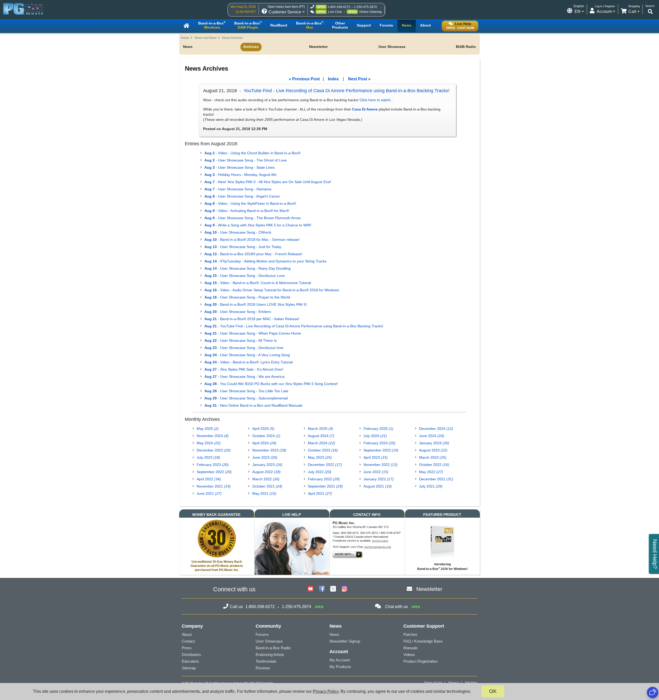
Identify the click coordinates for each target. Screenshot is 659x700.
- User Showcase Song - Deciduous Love (244, 276)
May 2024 (209, 443)
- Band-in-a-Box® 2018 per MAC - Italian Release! (251, 319)
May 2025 (208, 428)
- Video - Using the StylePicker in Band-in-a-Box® (250, 203)
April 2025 (263, 428)
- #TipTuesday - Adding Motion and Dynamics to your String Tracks (265, 261)
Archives (251, 47)
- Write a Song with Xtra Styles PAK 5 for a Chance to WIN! (257, 225)
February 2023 (213, 465)
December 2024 (436, 428)
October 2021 (267, 486)
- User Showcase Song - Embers (237, 312)
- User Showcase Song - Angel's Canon (242, 196)
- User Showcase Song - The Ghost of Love (245, 160)
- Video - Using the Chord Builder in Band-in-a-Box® (252, 153)
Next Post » (359, 79)
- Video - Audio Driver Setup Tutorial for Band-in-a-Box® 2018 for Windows (271, 290)
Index (333, 79)
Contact (188, 641)
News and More (206, 38)
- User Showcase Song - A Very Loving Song (247, 355)
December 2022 (325, 465)
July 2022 (319, 472)
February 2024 (379, 443)
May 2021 (264, 493)
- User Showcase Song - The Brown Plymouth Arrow (252, 218)
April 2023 (375, 457)
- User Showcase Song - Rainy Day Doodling (247, 268)
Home (185, 38)
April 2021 (320, 493)
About (187, 634)
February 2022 (324, 479)
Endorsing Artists (270, 654)
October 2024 (266, 436)
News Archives (232, 38)
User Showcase (391, 47)
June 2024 (431, 436)
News (188, 47)
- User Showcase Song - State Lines (239, 167)
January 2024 (434, 443)
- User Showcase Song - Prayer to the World (247, 297)
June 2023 (264, 457)
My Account (340, 660)
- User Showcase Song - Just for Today (242, 247)
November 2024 (213, 436)
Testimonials (266, 661)
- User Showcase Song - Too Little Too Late (246, 391)
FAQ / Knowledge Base (423, 641)
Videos (409, 654)
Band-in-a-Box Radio (273, 648)
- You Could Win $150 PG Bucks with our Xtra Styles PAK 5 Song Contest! (271, 384)
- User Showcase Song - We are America (244, 376)
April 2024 (264, 443)
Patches (410, 634)
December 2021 (436, 479)
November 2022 (380, 465)
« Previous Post (304, 79)
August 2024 (321, 436)
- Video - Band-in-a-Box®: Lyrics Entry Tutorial (248, 362)
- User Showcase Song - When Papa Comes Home (252, 333)
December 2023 (214, 450)
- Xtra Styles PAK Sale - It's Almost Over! (243, 369)
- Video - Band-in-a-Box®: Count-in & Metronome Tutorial (257, 283)
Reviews (263, 668)
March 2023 (432, 457)
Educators (190, 661)
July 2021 (431, 486)
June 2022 (375, 472)
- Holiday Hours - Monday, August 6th (240, 175)
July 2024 (375, 436)
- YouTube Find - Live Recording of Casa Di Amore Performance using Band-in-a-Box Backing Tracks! (293, 326)
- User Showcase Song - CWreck (237, 232)
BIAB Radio (466, 47)
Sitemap (189, 668)
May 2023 (320, 457)
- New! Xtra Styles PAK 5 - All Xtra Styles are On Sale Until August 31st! (267, 182)
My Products (340, 666)
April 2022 (209, 479)
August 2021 (377, 486)
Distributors (191, 654)
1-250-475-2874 (365, 7)
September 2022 (214, 472)
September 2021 (325, 486)
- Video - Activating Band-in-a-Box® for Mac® (246, 211)
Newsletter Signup (345, 641)
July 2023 (208, 457)
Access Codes (380, 541)
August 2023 (433, 450)
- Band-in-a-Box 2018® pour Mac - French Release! (253, 254)
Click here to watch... (377, 100)
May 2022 (431, 472)
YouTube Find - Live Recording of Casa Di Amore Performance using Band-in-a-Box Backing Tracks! (346, 90)
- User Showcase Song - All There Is (240, 340)
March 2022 (266, 479)
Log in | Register (605, 6)
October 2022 (434, 465)
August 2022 (266, 472)
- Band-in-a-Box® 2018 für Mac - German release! (252, 239)
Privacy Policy (326, 691)
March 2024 (321, 443)
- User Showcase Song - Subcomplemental (246, 398)
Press (187, 648)
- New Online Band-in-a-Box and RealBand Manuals (253, 405)
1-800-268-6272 (338, 7)
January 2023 (267, 465)
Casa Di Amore (365, 109)
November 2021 (214, 486)
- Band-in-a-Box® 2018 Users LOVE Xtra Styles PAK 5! (255, 304)
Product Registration (420, 661)
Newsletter (318, 47)
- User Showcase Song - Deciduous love (243, 348)
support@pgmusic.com (377, 547)
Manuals (410, 648)
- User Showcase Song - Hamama (237, 189)
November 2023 (269, 450)
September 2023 (380, 450)
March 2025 (320, 428)
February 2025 (378, 428)
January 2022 (378, 479)
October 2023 (323, 450)
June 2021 (209, 493)
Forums (262, 634)
